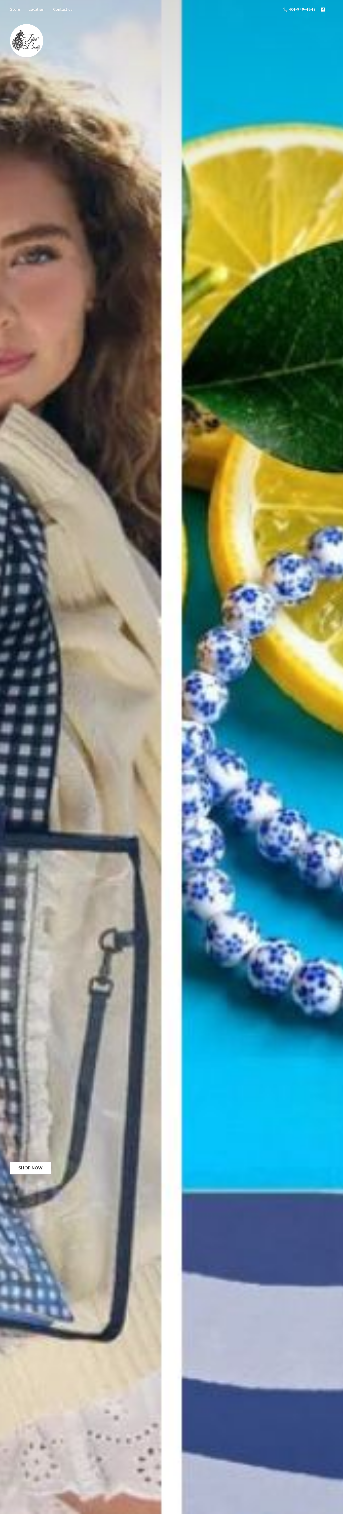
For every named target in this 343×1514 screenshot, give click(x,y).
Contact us (63, 9)
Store (15, 9)
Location (36, 9)
